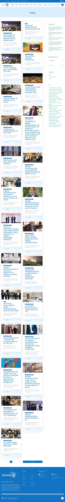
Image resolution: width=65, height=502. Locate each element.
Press (34, 4)
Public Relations (58, 113)
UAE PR (50, 126)
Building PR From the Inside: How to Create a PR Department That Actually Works (56, 33)
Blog (31, 4)
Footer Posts (6, 33)
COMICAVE (54, 90)
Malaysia (50, 104)
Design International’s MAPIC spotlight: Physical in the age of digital (32, 204)
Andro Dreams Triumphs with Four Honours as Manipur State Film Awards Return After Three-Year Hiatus (56, 28)
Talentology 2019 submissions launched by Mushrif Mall (32, 90)
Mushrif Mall (51, 107)
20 (8, 461)
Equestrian (51, 98)
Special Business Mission (53, 119)
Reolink (50, 114)
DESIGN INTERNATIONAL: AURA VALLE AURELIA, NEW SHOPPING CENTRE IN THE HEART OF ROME (32, 382)
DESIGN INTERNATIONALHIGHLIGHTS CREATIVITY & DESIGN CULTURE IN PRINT (10, 271)
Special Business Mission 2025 (54, 120)
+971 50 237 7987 (41, 477)
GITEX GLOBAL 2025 (52, 101)
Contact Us (50, 4)
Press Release (51, 111)
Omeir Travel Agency (52, 110)
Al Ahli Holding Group (52, 87)
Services (26, 4)
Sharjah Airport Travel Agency (54, 117)
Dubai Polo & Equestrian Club (54, 93)
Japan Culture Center (52, 102)
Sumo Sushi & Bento (52, 123)
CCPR (50, 90)
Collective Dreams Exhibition (30, 58)
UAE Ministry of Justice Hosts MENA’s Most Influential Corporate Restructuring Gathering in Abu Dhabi (56, 48)
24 (19, 461)
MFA (61, 105)
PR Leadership (51, 113)
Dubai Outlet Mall (60, 92)
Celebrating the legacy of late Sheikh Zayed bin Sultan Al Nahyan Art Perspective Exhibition (10, 377)
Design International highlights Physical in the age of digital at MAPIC (10, 195)
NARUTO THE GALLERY (53, 108)
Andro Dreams (51, 89)
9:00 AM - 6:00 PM (24, 1)
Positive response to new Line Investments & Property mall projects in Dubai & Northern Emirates (11, 233)
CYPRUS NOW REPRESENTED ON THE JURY (10, 131)
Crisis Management (52, 92)
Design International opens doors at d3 (32, 417)
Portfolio (39, 4)
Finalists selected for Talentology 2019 (32, 27)
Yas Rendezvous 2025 (56, 126)
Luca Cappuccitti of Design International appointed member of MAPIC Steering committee (32, 344)
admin (8, 49)
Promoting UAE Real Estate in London (10, 162)
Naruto (56, 107)
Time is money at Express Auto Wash (10, 100)
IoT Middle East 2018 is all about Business (10, 444)
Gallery (45, 4)
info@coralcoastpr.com (43, 475)
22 (13, 461)
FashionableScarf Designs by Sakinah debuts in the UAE (11, 340)
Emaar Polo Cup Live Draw (53, 96)
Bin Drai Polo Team (59, 89)
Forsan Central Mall (57, 98)
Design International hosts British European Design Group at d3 (32, 170)
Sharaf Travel (59, 116)
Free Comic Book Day (53, 99)
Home (16, 4)
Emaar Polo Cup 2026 (53, 95)
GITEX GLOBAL (60, 99)
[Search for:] (56, 65)
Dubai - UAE (14, 1)
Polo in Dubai (60, 110)
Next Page (33, 461)
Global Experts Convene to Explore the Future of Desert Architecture (56, 38)
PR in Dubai (57, 111)
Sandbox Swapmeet (52, 116)
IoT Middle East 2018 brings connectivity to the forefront (10, 412)
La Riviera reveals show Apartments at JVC (31, 308)
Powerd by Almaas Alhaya (12, 498)
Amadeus (59, 87)
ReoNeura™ (55, 114)
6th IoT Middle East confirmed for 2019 (10, 69)
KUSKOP (59, 102)
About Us (21, 4)
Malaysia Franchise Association (54, 105)
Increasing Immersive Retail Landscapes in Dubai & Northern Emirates (32, 274)
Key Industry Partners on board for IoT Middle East (9, 37)
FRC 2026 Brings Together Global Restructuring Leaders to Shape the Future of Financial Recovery (55, 43)
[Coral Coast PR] (12, 5)
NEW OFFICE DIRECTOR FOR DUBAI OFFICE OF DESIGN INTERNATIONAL (31, 239)
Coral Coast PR (59, 90)
